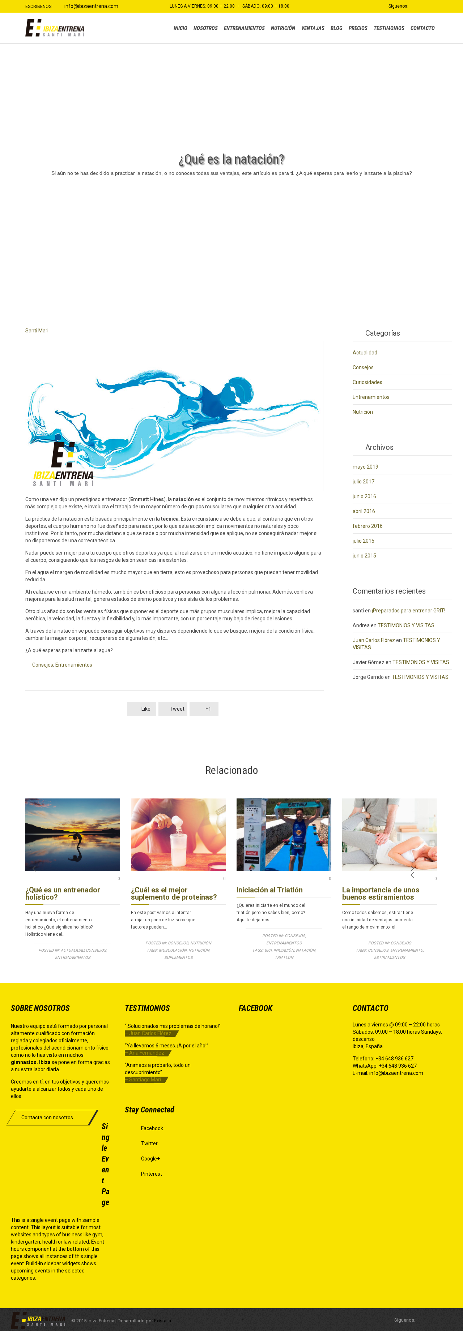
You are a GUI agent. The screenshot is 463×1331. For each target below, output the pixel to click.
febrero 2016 (368, 526)
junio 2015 (364, 556)
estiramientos (389, 957)
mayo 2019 (365, 467)
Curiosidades (367, 382)
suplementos (178, 957)
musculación (173, 950)
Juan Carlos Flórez (374, 640)
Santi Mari (36, 330)
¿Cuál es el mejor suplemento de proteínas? (174, 893)
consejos (378, 950)
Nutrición (363, 412)
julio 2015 (363, 541)
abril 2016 (364, 511)
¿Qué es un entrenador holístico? (62, 893)
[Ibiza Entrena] (56, 28)
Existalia (162, 1320)
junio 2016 (364, 496)
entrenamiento (406, 950)
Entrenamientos (73, 665)
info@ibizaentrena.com (91, 6)
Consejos (42, 665)
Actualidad (365, 353)
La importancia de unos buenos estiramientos (381, 893)
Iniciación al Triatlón (270, 890)
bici (268, 950)
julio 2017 (363, 481)
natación (305, 950)
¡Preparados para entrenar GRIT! (408, 610)
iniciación (283, 950)
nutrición (198, 950)
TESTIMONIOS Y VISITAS (406, 625)
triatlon (284, 957)
